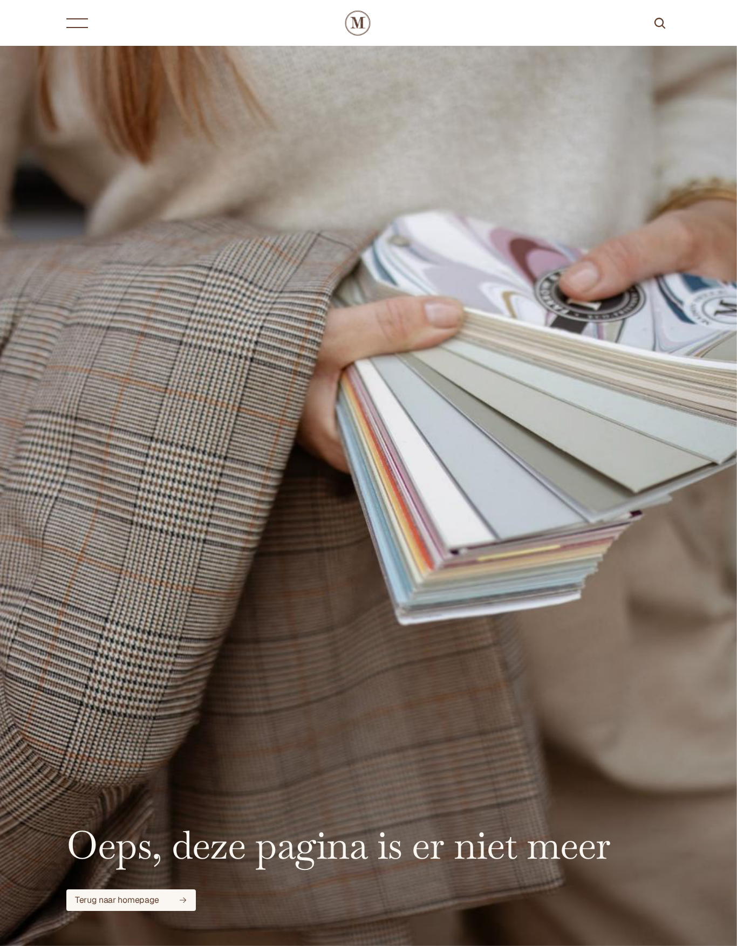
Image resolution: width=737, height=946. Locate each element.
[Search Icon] (660, 23)
